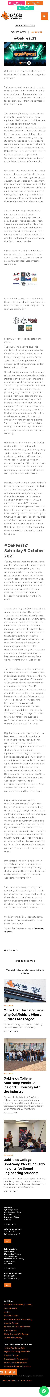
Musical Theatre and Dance (17, 1327)
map (8, 1241)
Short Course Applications (26, 8)
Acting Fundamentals (14, 1348)
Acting (7, 1312)
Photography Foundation (16, 1359)
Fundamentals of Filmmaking (18, 1319)
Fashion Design (11, 1316)
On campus (8, 1005)
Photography (10, 1330)
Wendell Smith (12, 1031)
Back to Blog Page (25, 26)
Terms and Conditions (10, 1380)
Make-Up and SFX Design (16, 1334)
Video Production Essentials (17, 1366)
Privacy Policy (26, 1380)
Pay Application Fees (18, 3)
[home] (11, 15)
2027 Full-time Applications (35, 3)
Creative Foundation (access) (18, 1305)
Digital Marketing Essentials (17, 1351)
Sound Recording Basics (15, 1362)
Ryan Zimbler (12, 950)
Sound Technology (13, 1338)
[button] (44, 16)
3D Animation (10, 1308)
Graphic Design (11, 1323)
